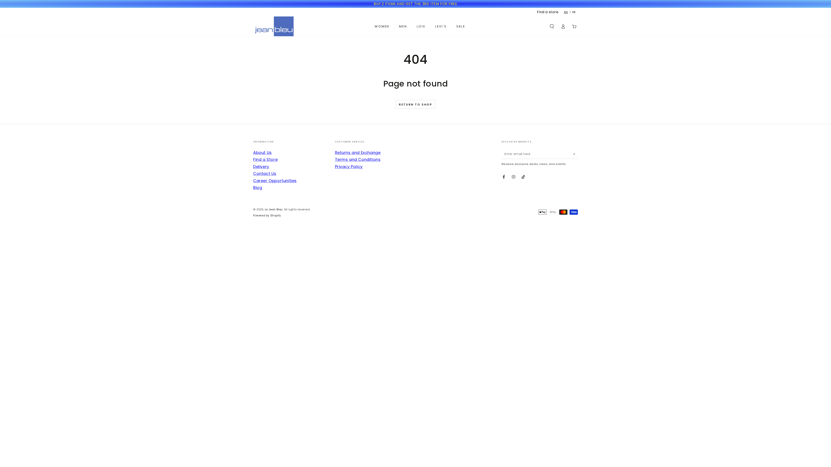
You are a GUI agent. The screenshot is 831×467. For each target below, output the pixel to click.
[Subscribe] (575, 154)
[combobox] (566, 12)
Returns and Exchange (358, 152)
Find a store (547, 12)
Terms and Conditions (358, 159)
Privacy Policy (349, 166)
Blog (257, 187)
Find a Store (265, 159)
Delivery (261, 166)
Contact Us (264, 173)
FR (574, 12)
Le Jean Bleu (274, 209)
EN (566, 12)
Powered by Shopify (267, 215)
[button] (551, 26)
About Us (262, 152)
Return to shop (415, 104)
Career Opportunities (275, 180)
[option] (574, 12)
